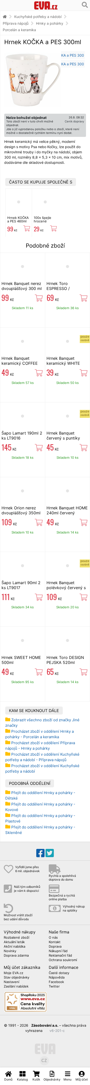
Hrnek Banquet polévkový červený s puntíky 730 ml (66, 587)
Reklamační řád (60, 955)
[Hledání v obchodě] (85, 5)
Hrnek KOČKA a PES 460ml (18, 219)
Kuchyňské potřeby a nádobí (38, 16)
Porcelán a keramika (19, 30)
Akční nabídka (14, 946)
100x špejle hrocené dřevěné (42, 221)
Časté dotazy (59, 973)
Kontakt (54, 942)
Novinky (10, 951)
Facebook (56, 982)
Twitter (54, 986)
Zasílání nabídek (16, 986)
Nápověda (56, 977)
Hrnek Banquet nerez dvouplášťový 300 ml (22, 286)
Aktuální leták (14, 942)
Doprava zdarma (16, 955)
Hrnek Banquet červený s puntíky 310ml (63, 438)
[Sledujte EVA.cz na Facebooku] (40, 853)
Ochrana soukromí (63, 960)
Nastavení (11, 982)
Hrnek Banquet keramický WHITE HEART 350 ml (63, 363)
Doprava (55, 946)
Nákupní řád (58, 951)
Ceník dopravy (74, 121)
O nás (53, 937)
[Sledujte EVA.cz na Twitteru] (50, 853)
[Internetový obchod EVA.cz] (46, 5)
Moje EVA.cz (13, 973)
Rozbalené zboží (16, 937)
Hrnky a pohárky (49, 23)
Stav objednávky (16, 977)
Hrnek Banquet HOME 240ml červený (67, 510)
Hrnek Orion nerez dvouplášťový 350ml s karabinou (21, 512)
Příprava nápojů (15, 23)
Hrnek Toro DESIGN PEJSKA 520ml (65, 660)
